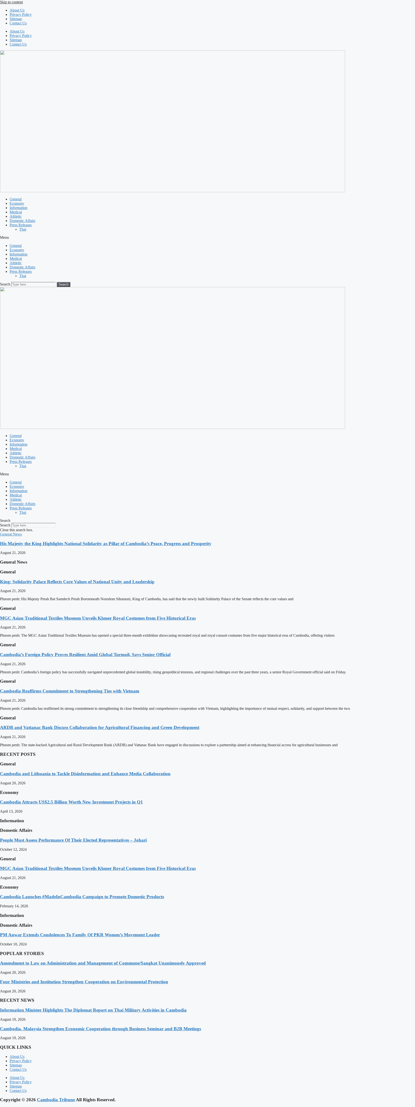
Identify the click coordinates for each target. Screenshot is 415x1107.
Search (5, 284)
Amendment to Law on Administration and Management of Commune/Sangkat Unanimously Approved (103, 963)
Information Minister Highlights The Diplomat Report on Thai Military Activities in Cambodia (93, 1010)
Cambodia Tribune (56, 1099)
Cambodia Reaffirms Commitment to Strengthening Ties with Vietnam (69, 690)
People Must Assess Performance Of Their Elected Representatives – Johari (73, 840)
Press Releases (21, 225)
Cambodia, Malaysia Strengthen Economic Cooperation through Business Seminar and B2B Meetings (100, 1028)
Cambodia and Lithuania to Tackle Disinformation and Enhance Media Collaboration (85, 773)
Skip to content (11, 2)
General (16, 199)
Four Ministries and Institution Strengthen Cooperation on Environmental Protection (84, 981)
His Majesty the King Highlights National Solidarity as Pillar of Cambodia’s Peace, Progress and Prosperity (105, 543)
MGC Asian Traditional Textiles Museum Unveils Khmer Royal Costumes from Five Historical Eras (98, 618)
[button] (207, 237)
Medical (16, 212)
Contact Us (18, 23)
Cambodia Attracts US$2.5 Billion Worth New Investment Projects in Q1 (71, 801)
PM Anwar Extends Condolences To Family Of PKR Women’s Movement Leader (80, 934)
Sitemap (16, 19)
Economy (17, 203)
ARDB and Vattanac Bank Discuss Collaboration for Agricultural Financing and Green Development (99, 727)
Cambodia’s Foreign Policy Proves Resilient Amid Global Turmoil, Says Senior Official (85, 654)
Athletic (16, 216)
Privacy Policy (21, 14)
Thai (22, 229)
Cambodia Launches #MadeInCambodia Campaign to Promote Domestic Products (82, 896)
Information (18, 208)
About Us (17, 10)
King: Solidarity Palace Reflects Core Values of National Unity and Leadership (77, 581)
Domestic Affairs (22, 221)
